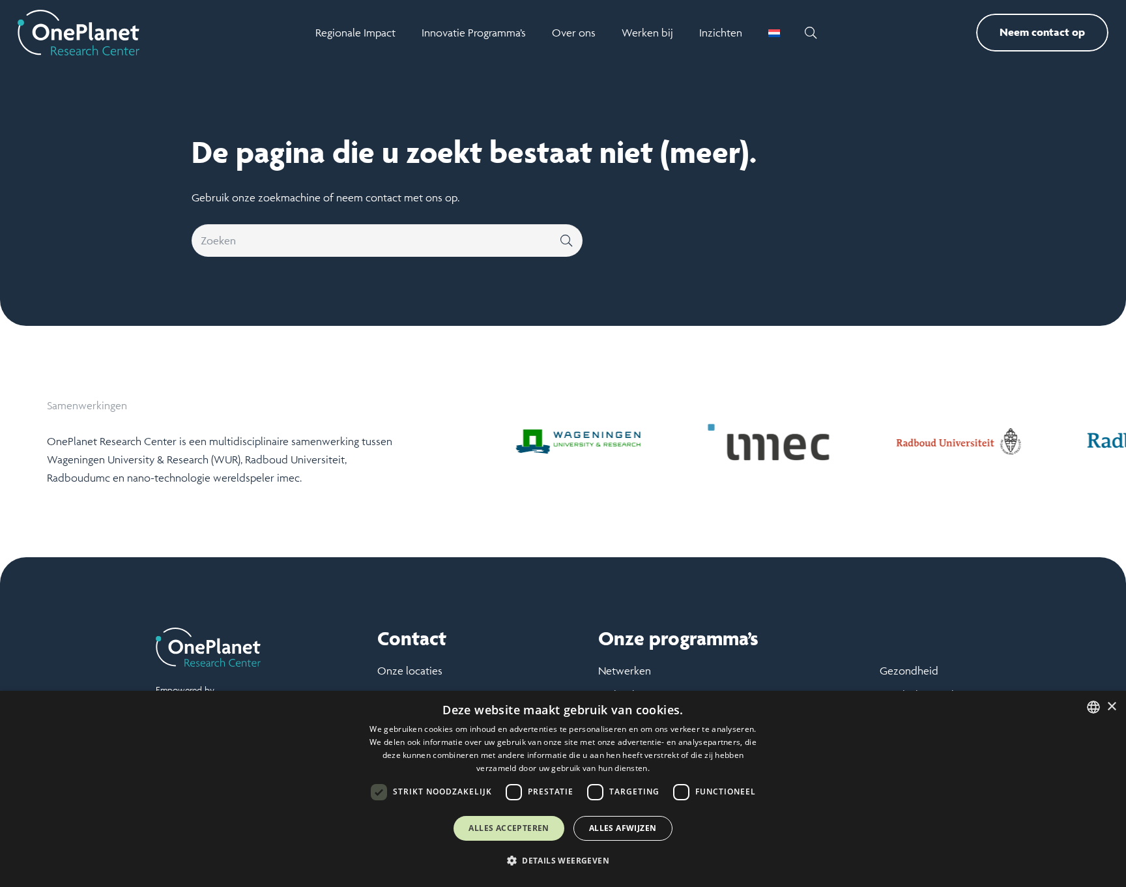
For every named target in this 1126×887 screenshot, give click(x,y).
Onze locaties (409, 670)
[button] (811, 32)
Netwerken (624, 670)
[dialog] (563, 789)
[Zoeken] (566, 240)
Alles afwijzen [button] (623, 828)
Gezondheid (909, 670)
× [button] (1111, 707)
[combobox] (1093, 707)
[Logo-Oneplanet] (78, 32)
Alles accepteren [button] (509, 828)
